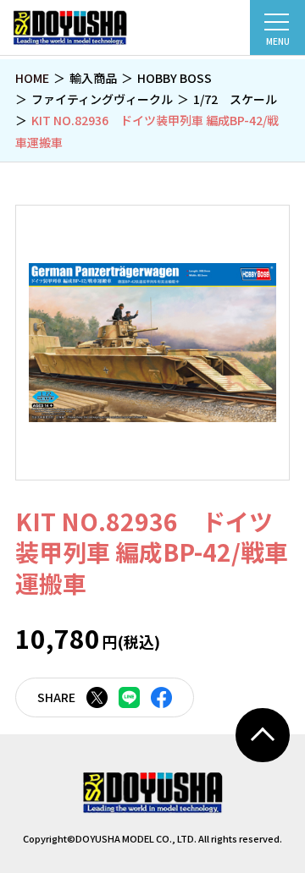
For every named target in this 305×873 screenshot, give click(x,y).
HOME (32, 77)
